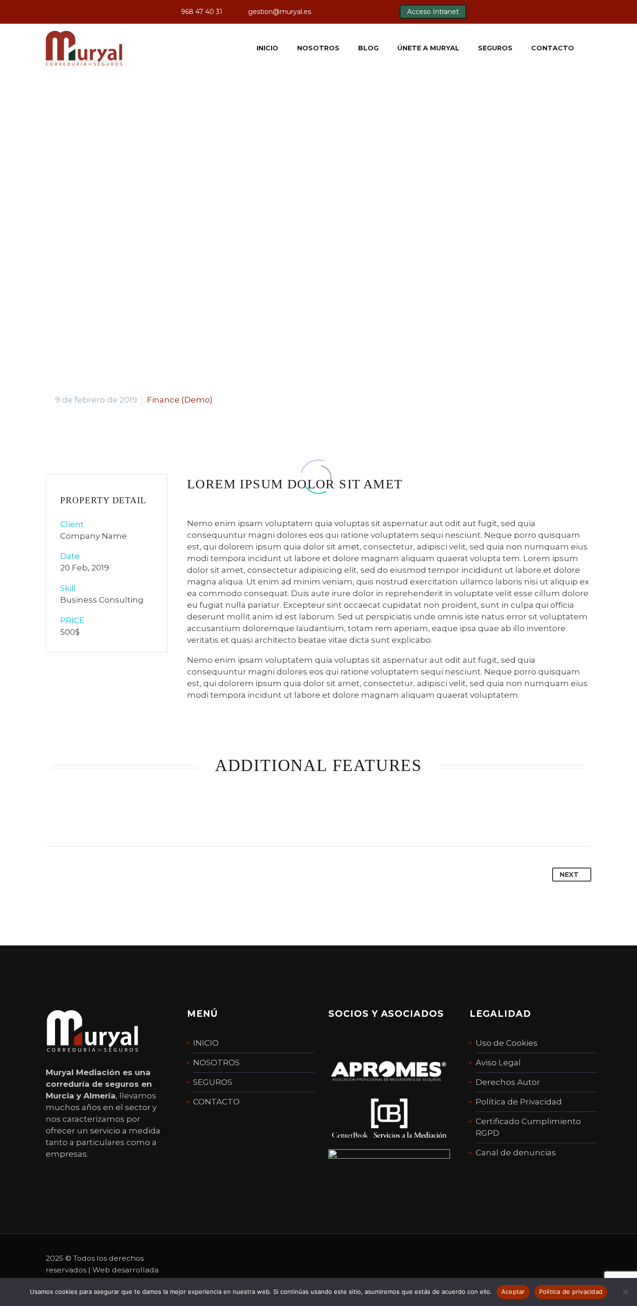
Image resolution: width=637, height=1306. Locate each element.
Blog (368, 48)
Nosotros (318, 48)
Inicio (267, 48)
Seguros (495, 48)
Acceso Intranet (433, 11)
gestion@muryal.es (279, 11)
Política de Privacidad (519, 1101)
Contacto (552, 48)
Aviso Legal (498, 1062)
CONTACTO (216, 1101)
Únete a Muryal (428, 48)
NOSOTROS (216, 1062)
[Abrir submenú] (592, 48)
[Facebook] (348, 11)
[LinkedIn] (362, 11)
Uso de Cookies (507, 1043)
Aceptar (513, 1291)
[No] (625, 1292)
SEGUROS (212, 1082)
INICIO (206, 1043)
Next (569, 874)
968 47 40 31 (201, 11)
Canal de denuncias (516, 1152)
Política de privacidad (571, 1291)
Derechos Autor (508, 1082)
